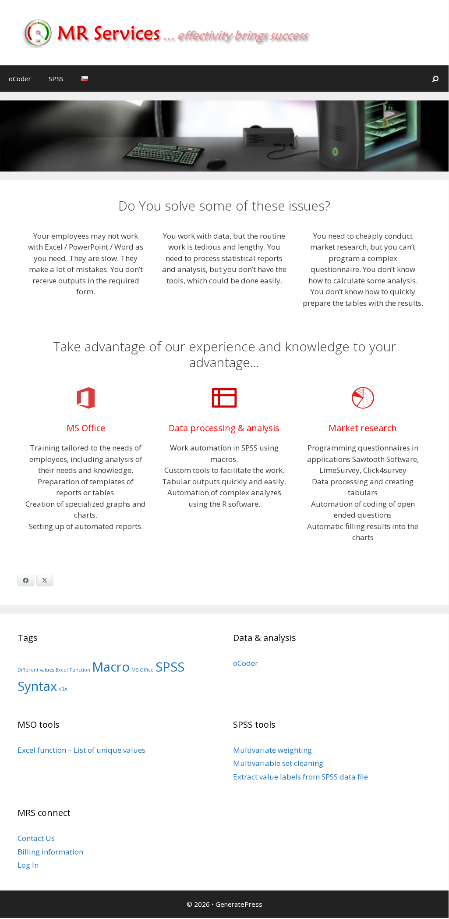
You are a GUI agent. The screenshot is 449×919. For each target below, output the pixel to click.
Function (80, 670)
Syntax (37, 686)
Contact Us (36, 838)
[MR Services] (174, 32)
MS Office (142, 670)
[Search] (436, 78)
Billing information (50, 852)
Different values (36, 670)
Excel (62, 670)
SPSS (56, 78)
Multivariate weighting (272, 750)
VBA (63, 689)
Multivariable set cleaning (278, 763)
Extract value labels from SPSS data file (300, 777)
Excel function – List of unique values (81, 750)
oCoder (20, 78)
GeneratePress (239, 904)
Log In (28, 865)
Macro (111, 667)
